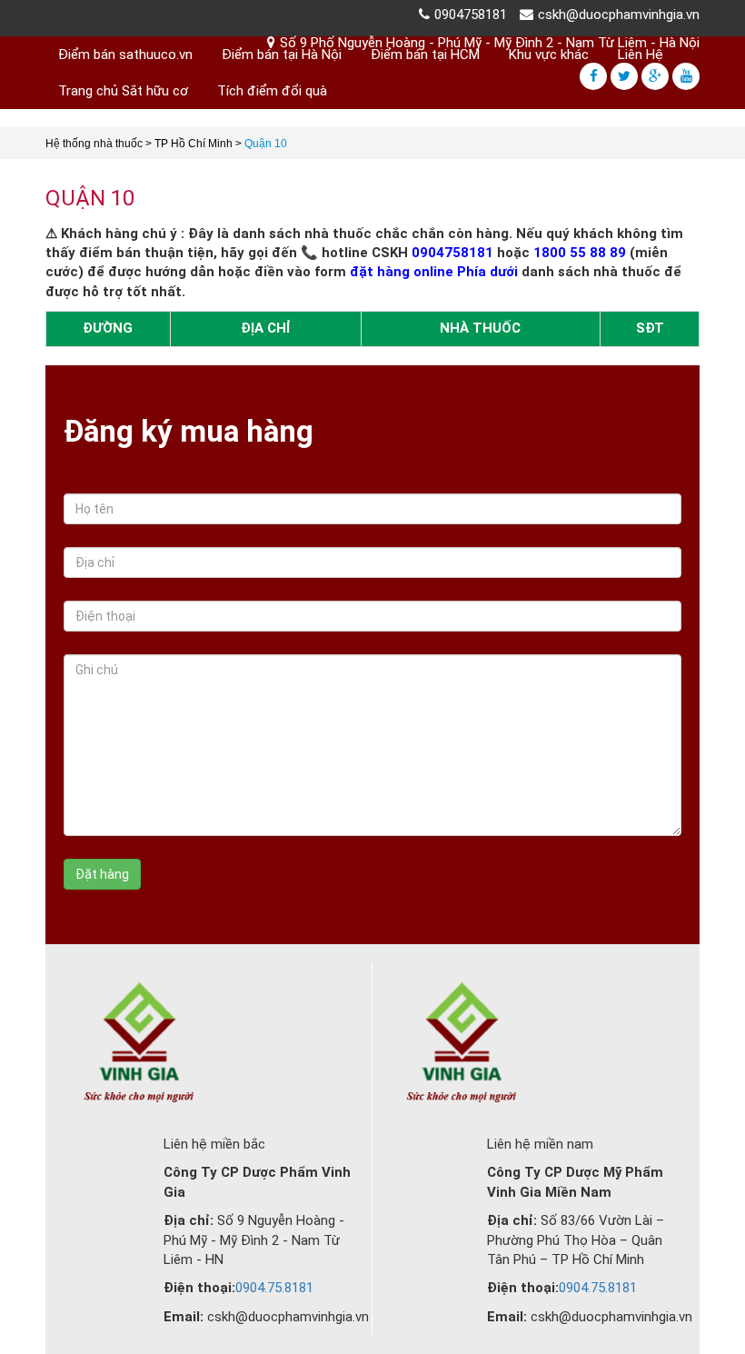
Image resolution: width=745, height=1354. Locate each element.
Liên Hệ (640, 54)
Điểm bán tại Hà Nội (282, 54)
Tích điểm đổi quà (272, 91)
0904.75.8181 (274, 1287)
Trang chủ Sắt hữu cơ (123, 91)
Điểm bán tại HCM (425, 54)
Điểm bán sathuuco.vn (125, 54)
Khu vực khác (549, 54)
